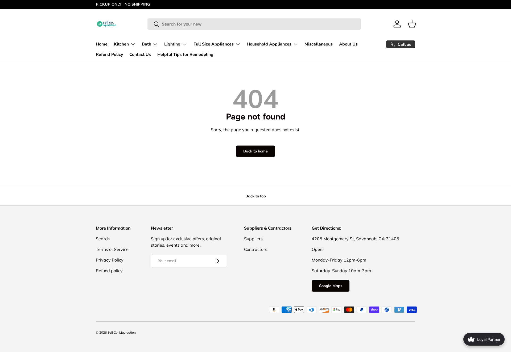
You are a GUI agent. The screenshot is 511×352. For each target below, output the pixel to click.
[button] (412, 24)
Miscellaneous (318, 44)
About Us (348, 44)
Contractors (255, 249)
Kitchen (121, 44)
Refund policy (109, 270)
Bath (146, 44)
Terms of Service (112, 249)
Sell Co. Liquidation (122, 332)
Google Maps (330, 285)
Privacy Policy (109, 260)
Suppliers (253, 238)
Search (103, 238)
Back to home (255, 151)
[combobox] (254, 24)
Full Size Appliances (213, 44)
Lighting (172, 44)
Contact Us (140, 54)
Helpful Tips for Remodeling (185, 54)
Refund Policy (109, 54)
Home (102, 44)
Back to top (255, 196)
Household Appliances (269, 44)
